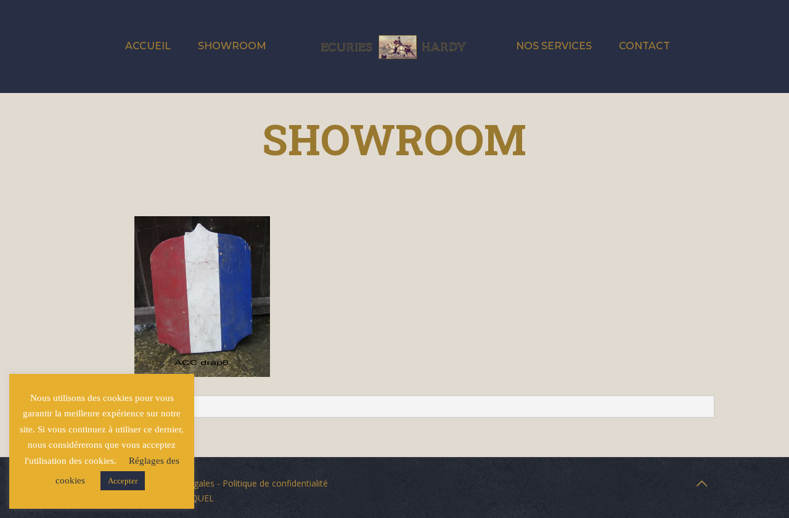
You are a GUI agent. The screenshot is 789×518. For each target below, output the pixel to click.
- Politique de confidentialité (271, 483)
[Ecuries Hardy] (394, 46)
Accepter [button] (122, 480)
